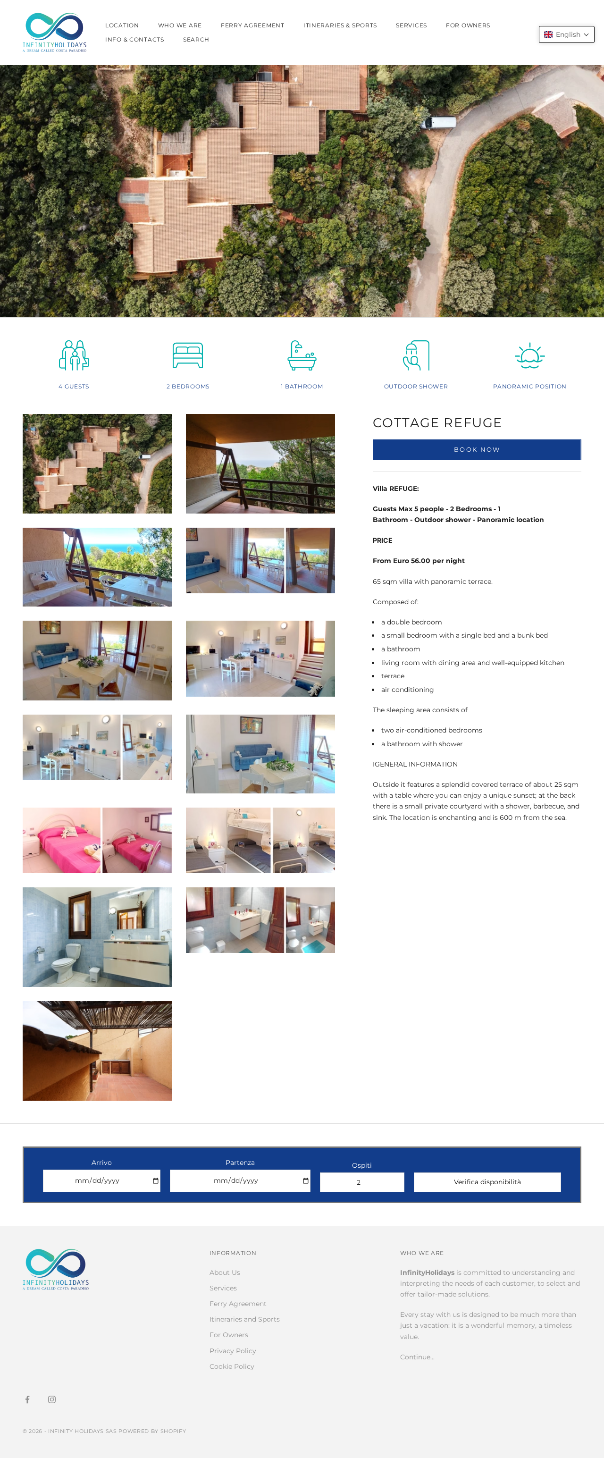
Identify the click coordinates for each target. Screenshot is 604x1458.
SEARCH (196, 39)
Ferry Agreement (238, 1303)
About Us (225, 1272)
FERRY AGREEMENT (253, 25)
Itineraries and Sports (245, 1319)
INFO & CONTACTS (134, 39)
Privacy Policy (233, 1351)
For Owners (229, 1335)
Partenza (240, 1162)
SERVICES (411, 25)
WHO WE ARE (180, 25)
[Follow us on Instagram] (52, 1399)
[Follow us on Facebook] (27, 1399)
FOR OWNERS (468, 25)
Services (223, 1288)
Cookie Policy (232, 1366)
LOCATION (122, 25)
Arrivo (102, 1162)
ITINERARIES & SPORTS (340, 25)
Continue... (417, 1357)
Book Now (477, 450)
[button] (566, 34)
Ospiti (362, 1165)
